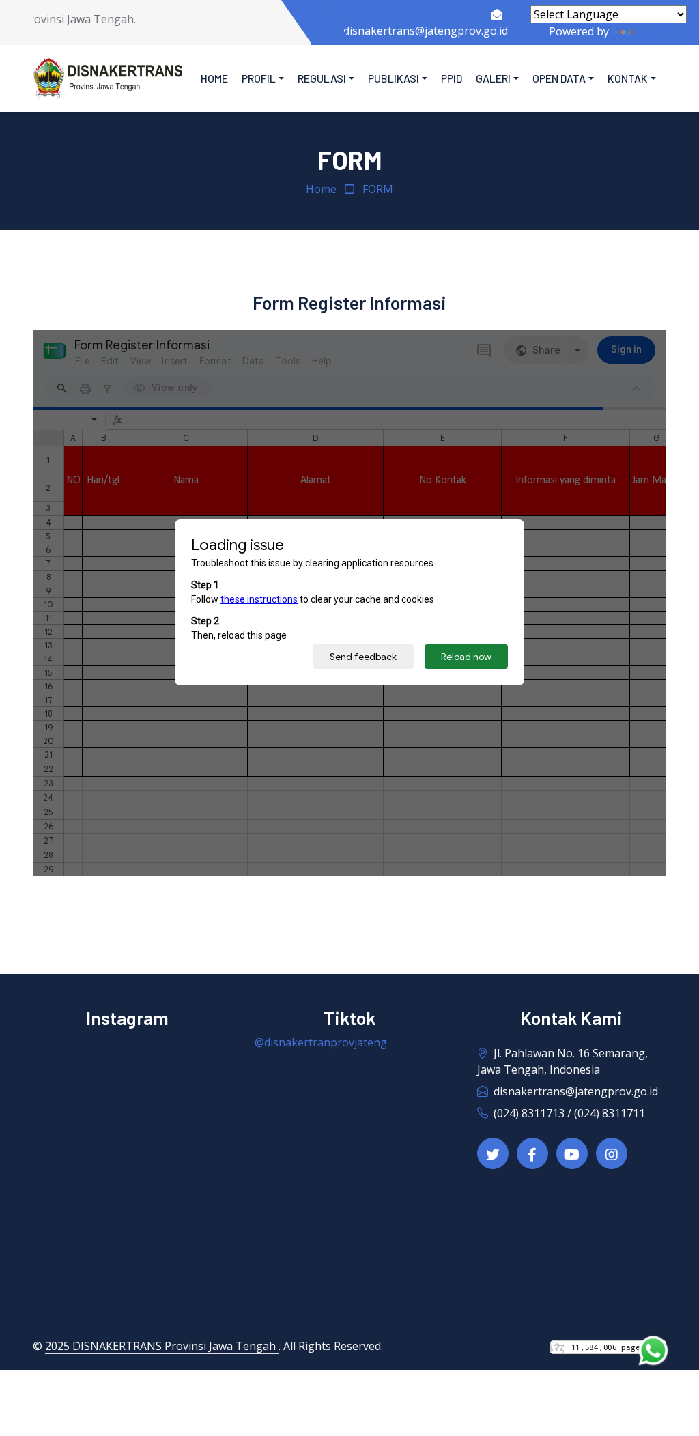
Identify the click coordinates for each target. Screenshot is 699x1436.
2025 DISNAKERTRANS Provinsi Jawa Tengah (162, 1345)
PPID (451, 78)
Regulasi (322, 78)
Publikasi (393, 78)
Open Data (559, 78)
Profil (259, 78)
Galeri (493, 78)
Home (214, 78)
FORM (377, 189)
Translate (662, 31)
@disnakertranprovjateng (321, 1042)
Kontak (628, 78)
